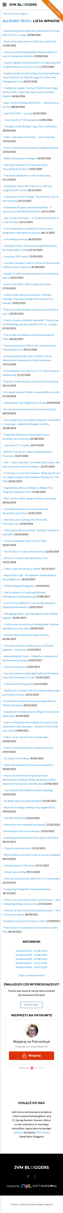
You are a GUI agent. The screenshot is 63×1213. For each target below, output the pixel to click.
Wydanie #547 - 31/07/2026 (31, 962)
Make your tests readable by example (25, 824)
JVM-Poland (43, 1132)
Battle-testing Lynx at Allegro (20, 158)
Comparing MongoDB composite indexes (27, 889)
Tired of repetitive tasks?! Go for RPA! (25, 540)
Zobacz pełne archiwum (31, 975)
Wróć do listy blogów (15, 13)
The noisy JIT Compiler (16, 445)
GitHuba (18, 1132)
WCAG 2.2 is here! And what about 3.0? (25, 557)
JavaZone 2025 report (16, 256)
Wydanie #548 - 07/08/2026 (31, 958)
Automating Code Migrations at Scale (25, 402)
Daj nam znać (31, 1005)
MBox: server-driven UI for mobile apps (26, 737)
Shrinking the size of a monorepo (22, 831)
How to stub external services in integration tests (31, 147)
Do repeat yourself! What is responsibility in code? (31, 392)
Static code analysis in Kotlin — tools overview (29, 136)
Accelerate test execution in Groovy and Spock (29, 409)
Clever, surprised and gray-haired (22, 568)
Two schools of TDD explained (21, 119)
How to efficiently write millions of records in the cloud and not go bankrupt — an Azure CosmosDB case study (30, 726)
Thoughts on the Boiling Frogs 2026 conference (30, 126)
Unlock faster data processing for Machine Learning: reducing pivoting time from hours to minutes (27, 298)
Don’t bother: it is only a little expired (24, 551)
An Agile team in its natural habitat (23, 800)
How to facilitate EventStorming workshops (28, 747)
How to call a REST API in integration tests (27, 284)
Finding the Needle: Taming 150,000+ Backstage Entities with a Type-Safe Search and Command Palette (30, 92)
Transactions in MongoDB (18, 683)
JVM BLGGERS (23, 5)
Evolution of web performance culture (25, 920)
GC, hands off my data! (16, 758)
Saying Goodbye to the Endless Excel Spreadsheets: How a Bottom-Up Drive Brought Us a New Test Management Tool (31, 77)
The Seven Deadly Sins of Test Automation (27, 175)
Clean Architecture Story (17, 848)
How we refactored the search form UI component (32, 878)
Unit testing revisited (15, 239)
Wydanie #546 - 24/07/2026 (31, 967)
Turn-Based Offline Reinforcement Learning (28, 790)
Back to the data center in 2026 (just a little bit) (30, 41)
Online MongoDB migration (19, 585)
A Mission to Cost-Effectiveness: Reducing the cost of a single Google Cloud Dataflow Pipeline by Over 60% (31, 477)
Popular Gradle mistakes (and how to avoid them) (31, 381)
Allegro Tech (16, 21)
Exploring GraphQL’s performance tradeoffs (28, 764)
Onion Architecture (14, 666)
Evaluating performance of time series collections (31, 837)
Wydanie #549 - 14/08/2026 (31, 954)
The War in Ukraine (14, 817)
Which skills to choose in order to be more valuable (32, 854)
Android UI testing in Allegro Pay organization (29, 807)
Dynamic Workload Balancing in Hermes (26, 634)
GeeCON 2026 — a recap (18, 113)
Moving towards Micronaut (19, 865)
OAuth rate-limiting (15, 871)
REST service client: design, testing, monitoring (29, 498)
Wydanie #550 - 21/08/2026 (31, 950)
